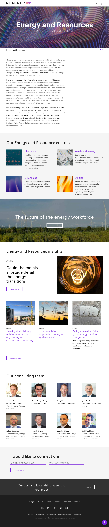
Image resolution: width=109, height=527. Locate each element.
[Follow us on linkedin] (43, 507)
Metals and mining (85, 150)
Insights (32, 501)
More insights (15, 358)
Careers (57, 501)
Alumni (48, 501)
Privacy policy (40, 514)
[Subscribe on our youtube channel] (66, 507)
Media (40, 501)
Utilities (79, 177)
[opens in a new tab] (60, 507)
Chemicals (30, 150)
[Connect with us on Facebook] (54, 507)
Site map (30, 514)
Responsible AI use (40, 518)
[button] (15, 50)
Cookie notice (77, 514)
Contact (77, 501)
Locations (67, 501)
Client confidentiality (64, 514)
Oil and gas (30, 177)
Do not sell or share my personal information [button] (61, 518)
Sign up (88, 487)
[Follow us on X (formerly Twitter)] (48, 507)
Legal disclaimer (51, 514)
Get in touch (19, 470)
